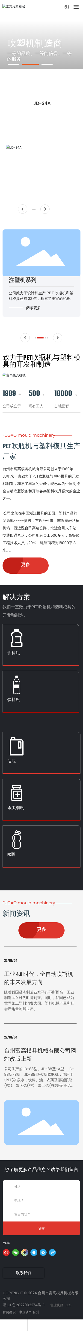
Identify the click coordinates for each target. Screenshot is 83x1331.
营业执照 (56, 1305)
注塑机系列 (22, 280)
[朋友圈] (24, 1252)
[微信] (15, 1252)
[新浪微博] (6, 1252)
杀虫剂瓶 (15, 807)
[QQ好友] (33, 1252)
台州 (36, 1312)
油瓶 (11, 761)
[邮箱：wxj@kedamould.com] (69, 1325)
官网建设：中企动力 (17, 1312)
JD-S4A (41, 103)
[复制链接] (52, 1252)
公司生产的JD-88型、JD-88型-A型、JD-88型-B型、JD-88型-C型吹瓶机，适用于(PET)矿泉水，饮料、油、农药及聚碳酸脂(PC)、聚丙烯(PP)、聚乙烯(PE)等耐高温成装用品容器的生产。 (39, 1080)
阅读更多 (33, 308)
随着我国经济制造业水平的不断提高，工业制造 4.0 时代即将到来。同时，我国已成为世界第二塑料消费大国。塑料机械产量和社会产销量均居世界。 (39, 1000)
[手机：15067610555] (14, 1325)
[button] (22, 209)
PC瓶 (11, 854)
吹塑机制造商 (34, 43)
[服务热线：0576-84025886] (41, 1325)
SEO (68, 1305)
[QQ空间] (43, 1252)
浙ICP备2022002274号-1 (23, 1305)
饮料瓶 (13, 653)
